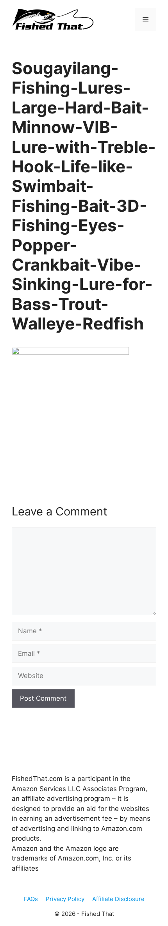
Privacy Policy (65, 899)
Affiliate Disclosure (118, 899)
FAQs (31, 899)
